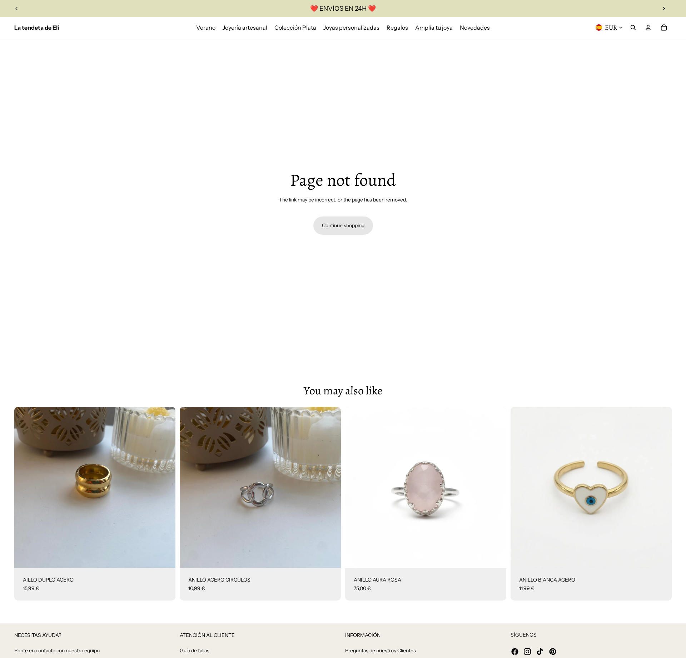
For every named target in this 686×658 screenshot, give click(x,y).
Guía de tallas (194, 650)
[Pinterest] (552, 651)
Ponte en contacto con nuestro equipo (57, 650)
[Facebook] (515, 651)
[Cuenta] (648, 27)
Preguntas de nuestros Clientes (380, 650)
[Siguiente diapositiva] (664, 8)
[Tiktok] (540, 651)
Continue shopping (343, 225)
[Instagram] (527, 651)
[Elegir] (495, 556)
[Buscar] (633, 27)
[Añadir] (164, 556)
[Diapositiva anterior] (17, 8)
